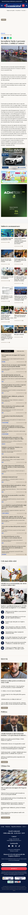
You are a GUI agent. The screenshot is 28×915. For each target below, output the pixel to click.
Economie (25, 826)
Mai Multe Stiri (6, 817)
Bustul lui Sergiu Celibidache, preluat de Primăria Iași (12, 1)
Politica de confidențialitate (14, 849)
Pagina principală (10, 10)
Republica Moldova (16, 826)
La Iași (2, 826)
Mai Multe (5, 707)
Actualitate (17, 10)
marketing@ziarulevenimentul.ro (14, 840)
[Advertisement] (16, 21)
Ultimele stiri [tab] (7, 351)
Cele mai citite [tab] (20, 351)
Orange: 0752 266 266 (14, 839)
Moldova (8, 826)
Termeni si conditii (14, 851)
